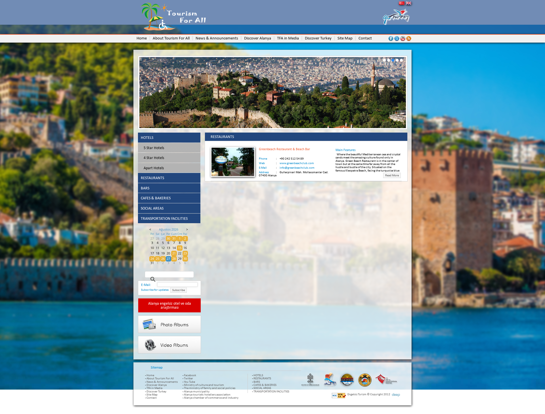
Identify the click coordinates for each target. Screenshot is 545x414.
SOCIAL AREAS (152, 208)
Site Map (152, 394)
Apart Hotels (154, 167)
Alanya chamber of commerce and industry (211, 398)
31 (174, 239)
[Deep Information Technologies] (396, 395)
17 (152, 253)
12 (163, 248)
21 (174, 253)
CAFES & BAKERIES (156, 197)
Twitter (188, 378)
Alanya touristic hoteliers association (207, 394)
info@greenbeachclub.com (297, 168)
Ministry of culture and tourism (204, 385)
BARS (145, 188)
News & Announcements (162, 382)
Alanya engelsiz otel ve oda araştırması (169, 305)
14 (174, 248)
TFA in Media (154, 388)
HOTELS (147, 137)
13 (168, 248)
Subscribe (178, 290)
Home (150, 375)
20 (168, 253)
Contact (151, 398)
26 (163, 259)
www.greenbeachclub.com (297, 163)
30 (168, 239)
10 (152, 248)
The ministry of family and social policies (209, 388)
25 (157, 259)
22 (179, 253)
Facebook (190, 375)
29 (163, 239)
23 (185, 253)
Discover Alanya (156, 385)
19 (163, 253)
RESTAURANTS (152, 177)
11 (157, 248)
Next (415, 93)
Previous (131, 93)
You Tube (189, 382)
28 (157, 239)
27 (152, 239)
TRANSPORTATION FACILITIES (164, 218)
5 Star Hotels (154, 147)
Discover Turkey (156, 391)
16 (185, 248)
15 (179, 248)
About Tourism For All (160, 378)
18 (157, 253)
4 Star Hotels (154, 157)
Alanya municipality (196, 391)
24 (152, 259)
